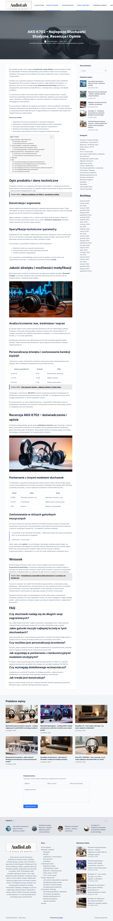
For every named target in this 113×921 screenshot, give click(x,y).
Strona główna (39, 5)
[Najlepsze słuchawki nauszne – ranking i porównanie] (83, 104)
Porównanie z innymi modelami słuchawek (25, 153)
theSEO (60, 918)
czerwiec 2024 (85, 252)
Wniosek (14, 157)
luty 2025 (83, 234)
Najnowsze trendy (86, 163)
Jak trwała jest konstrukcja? (21, 171)
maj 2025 (83, 227)
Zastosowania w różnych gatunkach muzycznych (27, 155)
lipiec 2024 (83, 250)
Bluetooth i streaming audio (89, 145)
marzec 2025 (84, 231)
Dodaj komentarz (30, 789)
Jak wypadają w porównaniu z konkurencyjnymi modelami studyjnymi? (34, 167)
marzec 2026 (84, 203)
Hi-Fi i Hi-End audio (86, 152)
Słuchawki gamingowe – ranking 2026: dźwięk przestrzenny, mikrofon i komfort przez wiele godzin (56, 728)
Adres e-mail (51, 783)
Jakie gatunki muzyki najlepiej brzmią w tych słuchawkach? (30, 163)
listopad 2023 (84, 269)
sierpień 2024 (84, 247)
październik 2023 (86, 271)
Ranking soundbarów (87, 177)
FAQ (13, 160)
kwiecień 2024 (85, 257)
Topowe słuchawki (86, 189)
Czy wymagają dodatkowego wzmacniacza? (26, 169)
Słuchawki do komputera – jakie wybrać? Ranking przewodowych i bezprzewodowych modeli (21, 759)
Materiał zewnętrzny (86, 161)
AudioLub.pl (22, 918)
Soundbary (83, 184)
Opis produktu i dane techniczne (21, 139)
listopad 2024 (84, 241)
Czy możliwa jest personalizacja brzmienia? (26, 165)
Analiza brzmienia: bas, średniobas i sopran (25, 147)
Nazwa (27, 783)
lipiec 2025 (83, 222)
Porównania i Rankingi (99, 5)
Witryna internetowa (76, 783)
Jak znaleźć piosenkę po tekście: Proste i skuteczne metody (96, 83)
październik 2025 (86, 215)
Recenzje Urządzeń (52, 5)
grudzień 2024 (85, 238)
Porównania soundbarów (88, 172)
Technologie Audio (67, 5)
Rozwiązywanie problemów (52, 887)
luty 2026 (83, 205)
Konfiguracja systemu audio (89, 159)
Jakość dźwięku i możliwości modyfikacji (24, 145)
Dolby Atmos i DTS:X (87, 147)
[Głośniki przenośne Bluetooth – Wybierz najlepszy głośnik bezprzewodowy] (83, 94)
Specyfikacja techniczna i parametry (24, 143)
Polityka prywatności (101, 918)
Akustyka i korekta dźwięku (89, 140)
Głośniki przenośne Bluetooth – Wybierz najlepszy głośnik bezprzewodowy (97, 94)
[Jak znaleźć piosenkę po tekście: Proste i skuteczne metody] (83, 83)
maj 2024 (83, 254)
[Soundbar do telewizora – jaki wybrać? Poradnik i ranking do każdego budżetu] (56, 745)
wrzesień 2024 (85, 245)
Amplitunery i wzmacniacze (89, 142)
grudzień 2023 (85, 266)
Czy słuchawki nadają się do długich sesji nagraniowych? (29, 162)
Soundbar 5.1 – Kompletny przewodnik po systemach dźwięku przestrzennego (96, 113)
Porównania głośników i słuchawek (91, 168)
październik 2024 (86, 243)
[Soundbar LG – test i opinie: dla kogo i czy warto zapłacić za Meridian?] (91, 714)
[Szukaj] (106, 5)
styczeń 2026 (84, 208)
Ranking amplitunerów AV (88, 175)
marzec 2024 (84, 259)
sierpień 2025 (84, 219)
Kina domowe (84, 156)
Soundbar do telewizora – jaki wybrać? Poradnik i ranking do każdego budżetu (97, 901)
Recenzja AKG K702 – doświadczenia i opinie (25, 151)
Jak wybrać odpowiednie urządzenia (40, 43)
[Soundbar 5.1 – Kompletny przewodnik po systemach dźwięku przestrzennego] (83, 113)
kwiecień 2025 (85, 229)
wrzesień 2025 (85, 217)
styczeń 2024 (84, 264)
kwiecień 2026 (85, 201)
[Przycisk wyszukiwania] (105, 70)
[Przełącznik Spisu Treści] (51, 137)
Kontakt (43, 903)
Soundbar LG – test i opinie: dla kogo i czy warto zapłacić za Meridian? (97, 876)
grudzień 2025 (85, 210)
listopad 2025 (84, 212)
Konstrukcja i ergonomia (20, 141)
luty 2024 (83, 262)
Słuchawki (80, 43)
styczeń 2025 (84, 236)
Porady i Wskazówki (83, 5)
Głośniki (82, 149)
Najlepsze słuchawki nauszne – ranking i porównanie (71, 829)
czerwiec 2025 (85, 224)
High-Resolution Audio (50, 868)
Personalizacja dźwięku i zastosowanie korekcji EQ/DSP (29, 149)
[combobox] (92, 71)
